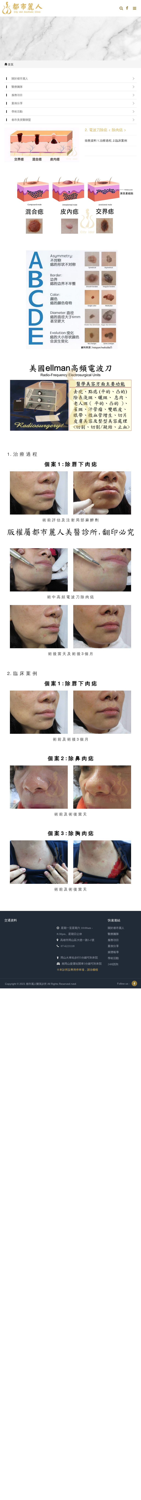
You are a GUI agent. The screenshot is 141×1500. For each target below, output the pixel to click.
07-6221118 (68, 946)
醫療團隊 (17, 86)
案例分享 (17, 103)
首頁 (10, 64)
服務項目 (17, 95)
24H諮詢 (113, 964)
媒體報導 (113, 952)
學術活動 (17, 111)
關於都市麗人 (20, 78)
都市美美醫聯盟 (21, 119)
